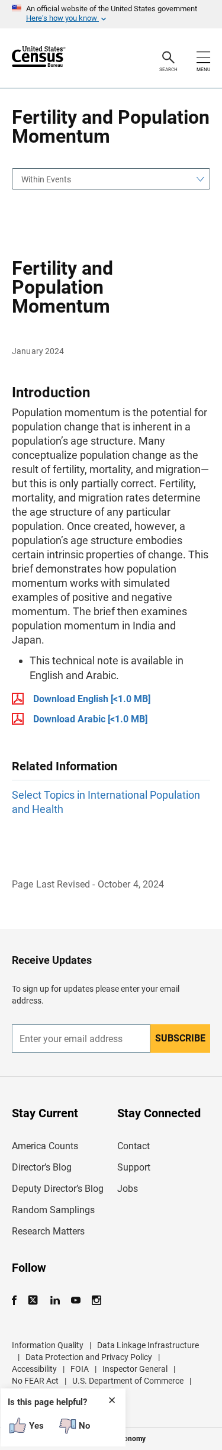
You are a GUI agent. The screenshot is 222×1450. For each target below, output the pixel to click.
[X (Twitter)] (34, 1300)
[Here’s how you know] (111, 14)
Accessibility (34, 1369)
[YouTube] (75, 1300)
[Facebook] (18, 1300)
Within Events (46, 179)
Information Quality (47, 1345)
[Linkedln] (54, 1300)
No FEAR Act (35, 1380)
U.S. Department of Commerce (128, 1380)
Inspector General (135, 1369)
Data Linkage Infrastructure (148, 1345)
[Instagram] (96, 1300)
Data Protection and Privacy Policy (88, 1357)
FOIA (79, 1369)
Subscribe (180, 1038)
